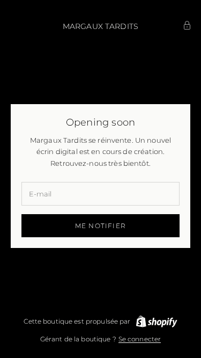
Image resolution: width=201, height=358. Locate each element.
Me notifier (100, 226)
